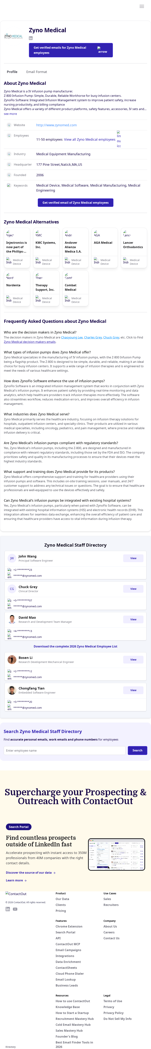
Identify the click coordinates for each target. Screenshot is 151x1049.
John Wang (27, 556)
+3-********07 (22, 600)
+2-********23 (22, 570)
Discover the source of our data (29, 873)
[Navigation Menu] (141, 6)
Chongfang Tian (32, 688)
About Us (110, 926)
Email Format (36, 72)
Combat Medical (70, 287)
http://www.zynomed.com (56, 125)
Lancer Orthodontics (133, 245)
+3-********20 (22, 702)
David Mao (27, 617)
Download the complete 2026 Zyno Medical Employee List (75, 646)
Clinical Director (28, 591)
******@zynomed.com (27, 575)
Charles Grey (93, 337)
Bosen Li (25, 657)
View (133, 558)
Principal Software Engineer (36, 560)
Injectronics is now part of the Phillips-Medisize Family (16, 247)
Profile (12, 72)
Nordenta (13, 285)
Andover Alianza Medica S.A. (73, 247)
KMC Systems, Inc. (46, 245)
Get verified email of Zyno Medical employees (76, 203)
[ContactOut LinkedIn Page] (8, 975)
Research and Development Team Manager (45, 622)
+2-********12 (22, 671)
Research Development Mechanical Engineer (46, 662)
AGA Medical (103, 243)
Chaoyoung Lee (72, 337)
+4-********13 (22, 631)
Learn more (14, 880)
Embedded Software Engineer (37, 692)
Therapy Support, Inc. (45, 287)
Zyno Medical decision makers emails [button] (30, 342)
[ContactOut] (24, 6)
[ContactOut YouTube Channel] (15, 975)
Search (138, 750)
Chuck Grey (111, 337)
